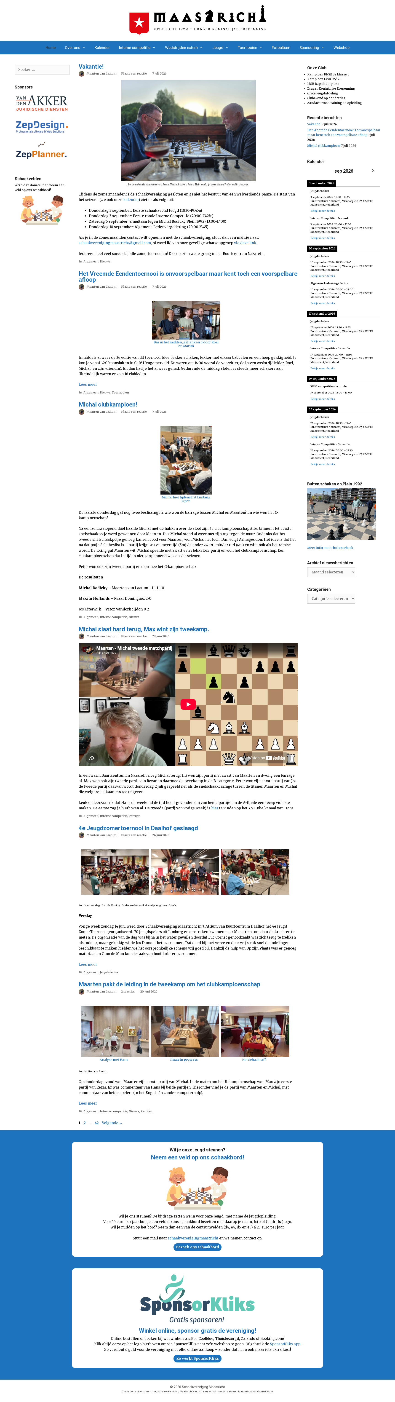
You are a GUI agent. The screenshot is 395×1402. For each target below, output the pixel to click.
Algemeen (91, 261)
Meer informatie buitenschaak (330, 548)
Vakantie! (91, 66)
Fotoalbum (281, 47)
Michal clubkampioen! (108, 404)
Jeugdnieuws (109, 972)
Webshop (342, 47)
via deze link (245, 243)
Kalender (102, 47)
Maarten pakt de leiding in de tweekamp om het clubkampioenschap (169, 984)
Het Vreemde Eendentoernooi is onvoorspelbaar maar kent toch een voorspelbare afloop (188, 276)
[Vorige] (314, 171)
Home (50, 47)
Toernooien (247, 47)
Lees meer (88, 384)
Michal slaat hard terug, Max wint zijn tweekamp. (144, 629)
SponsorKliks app (285, 1344)
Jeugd (217, 47)
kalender (131, 200)
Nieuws (105, 261)
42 (97, 1123)
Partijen (134, 816)
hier (214, 808)
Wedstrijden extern (181, 47)
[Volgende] (373, 171)
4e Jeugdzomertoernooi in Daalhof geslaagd (138, 828)
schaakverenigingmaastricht (193, 1238)
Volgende (112, 1123)
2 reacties (128, 991)
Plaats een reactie (134, 73)
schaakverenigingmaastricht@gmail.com (115, 243)
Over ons (72, 47)
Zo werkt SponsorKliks (197, 1358)
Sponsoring (309, 47)
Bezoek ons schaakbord (197, 1247)
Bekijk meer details (322, 210)
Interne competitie (134, 47)
